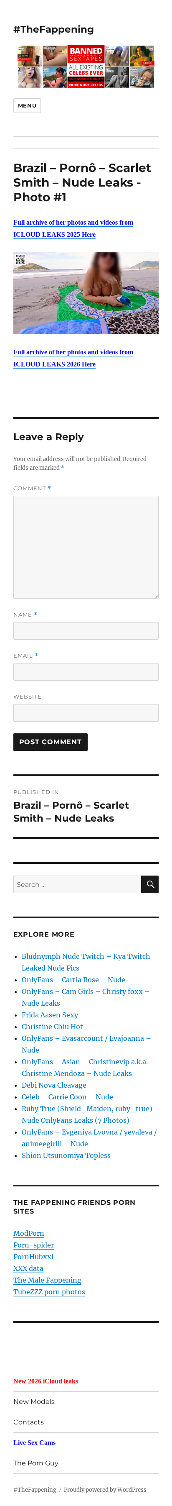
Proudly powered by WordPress (105, 1489)
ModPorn (28, 1233)
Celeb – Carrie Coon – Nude (67, 1097)
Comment (32, 488)
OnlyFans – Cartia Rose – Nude (73, 980)
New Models (34, 1402)
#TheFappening (53, 29)
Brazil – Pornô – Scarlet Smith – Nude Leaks (82, 175)
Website (27, 696)
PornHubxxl (33, 1256)
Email (25, 655)
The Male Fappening (47, 1280)
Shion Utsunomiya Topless (66, 1155)
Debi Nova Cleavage (54, 1085)
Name (25, 614)
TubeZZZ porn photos (49, 1292)
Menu (27, 105)
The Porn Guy (35, 1463)
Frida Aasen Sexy (50, 1015)
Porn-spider (33, 1245)
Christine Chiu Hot (52, 1026)
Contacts (28, 1422)
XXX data (28, 1268)
